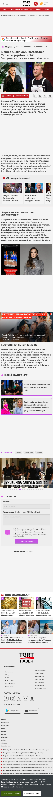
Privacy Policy (39, 676)
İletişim (7, 678)
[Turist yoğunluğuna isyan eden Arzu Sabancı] (12, 406)
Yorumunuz (21, 512)
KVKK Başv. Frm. (40, 688)
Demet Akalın (19, 158)
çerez (44, 779)
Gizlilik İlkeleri (39, 673)
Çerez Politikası (10, 684)
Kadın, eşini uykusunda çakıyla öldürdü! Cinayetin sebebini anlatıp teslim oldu (31, 9)
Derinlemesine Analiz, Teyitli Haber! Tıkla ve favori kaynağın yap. (27, 39)
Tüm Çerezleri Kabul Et (11, 793)
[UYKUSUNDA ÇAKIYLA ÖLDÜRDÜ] (26, 473)
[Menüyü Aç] (7, 4)
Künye (7, 675)
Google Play (14, 711)
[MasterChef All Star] (12, 387)
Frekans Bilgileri (10, 681)
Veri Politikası (39, 682)
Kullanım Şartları (40, 670)
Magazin (12, 15)
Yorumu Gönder (26, 541)
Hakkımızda (9, 672)
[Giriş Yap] (36, 4)
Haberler (4, 15)
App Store (33, 711)
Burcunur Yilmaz (21, 96)
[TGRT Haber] (26, 3)
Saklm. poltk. (9, 687)
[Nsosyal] (50, 96)
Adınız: (6, 501)
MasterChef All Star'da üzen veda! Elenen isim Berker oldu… (37, 387)
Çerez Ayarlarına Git (31, 793)
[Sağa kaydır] (48, 193)
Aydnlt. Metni (39, 685)
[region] (26, 786)
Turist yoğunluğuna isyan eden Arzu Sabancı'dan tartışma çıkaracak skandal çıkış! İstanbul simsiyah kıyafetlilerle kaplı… (36, 406)
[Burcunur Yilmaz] (3, 96)
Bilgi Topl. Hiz (39, 679)
